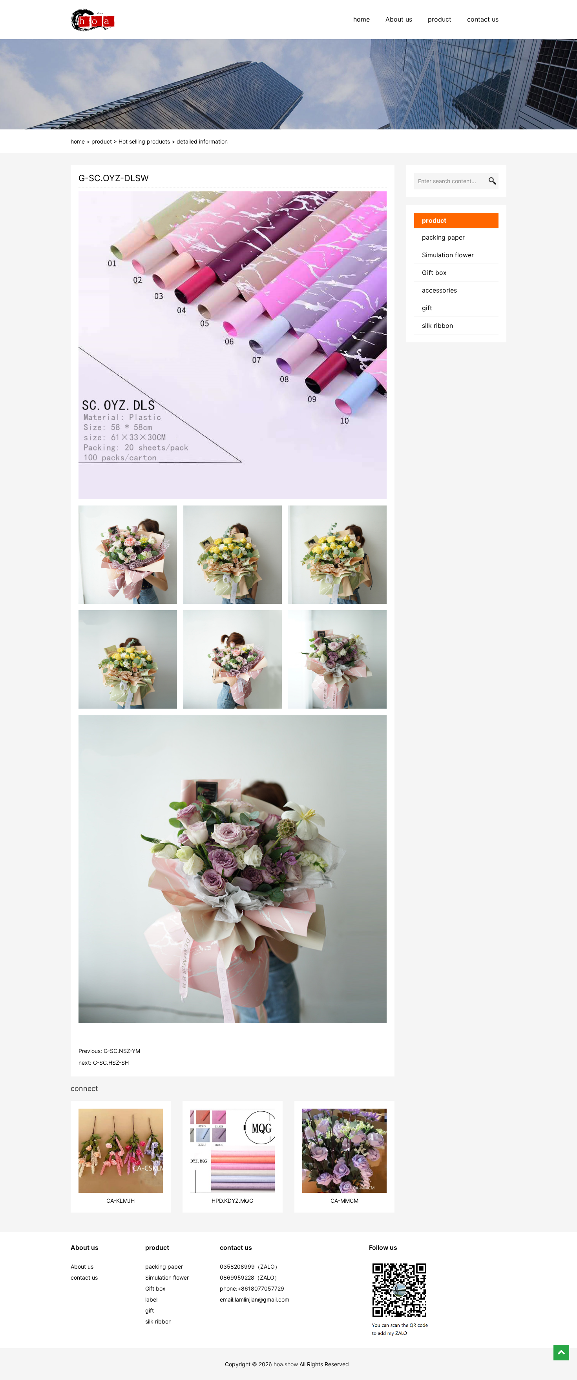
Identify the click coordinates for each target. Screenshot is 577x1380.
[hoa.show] (93, 19)
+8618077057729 (260, 1288)
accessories (439, 290)
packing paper (443, 237)
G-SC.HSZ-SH (111, 1062)
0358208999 (237, 1266)
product (439, 19)
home (361, 19)
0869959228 (237, 1277)
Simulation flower (448, 255)
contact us (482, 19)
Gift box (434, 272)
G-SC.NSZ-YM (122, 1050)
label (151, 1299)
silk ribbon (437, 325)
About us (398, 19)
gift (427, 308)
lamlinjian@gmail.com (262, 1299)
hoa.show (286, 1364)
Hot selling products (144, 141)
